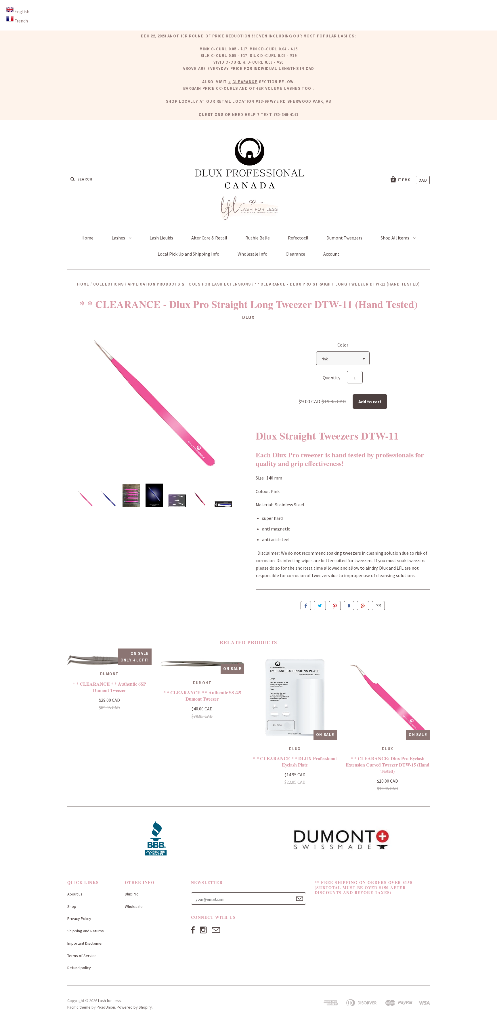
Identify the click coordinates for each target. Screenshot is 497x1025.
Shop (71, 906)
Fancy (349, 605)
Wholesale (134, 906)
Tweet (320, 605)
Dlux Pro (132, 894)
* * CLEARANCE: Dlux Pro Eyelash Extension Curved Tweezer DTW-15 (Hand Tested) (387, 764)
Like (306, 605)
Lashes (119, 238)
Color (342, 345)
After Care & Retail (209, 238)
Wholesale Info (252, 254)
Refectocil (298, 238)
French (21, 21)
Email (378, 605)
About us (75, 894)
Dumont (109, 673)
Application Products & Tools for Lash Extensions (189, 284)
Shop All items (395, 238)
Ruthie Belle (257, 238)
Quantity (331, 378)
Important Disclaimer (85, 943)
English (21, 11)
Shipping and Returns (85, 930)
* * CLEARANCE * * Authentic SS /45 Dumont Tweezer (202, 695)
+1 (363, 605)
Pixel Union (106, 1007)
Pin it (335, 605)
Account (331, 254)
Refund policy (79, 967)
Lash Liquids (161, 238)
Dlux (248, 317)
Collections (108, 284)
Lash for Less (109, 1000)
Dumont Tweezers (344, 238)
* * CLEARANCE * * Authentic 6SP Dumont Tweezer (109, 686)
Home (87, 238)
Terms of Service (82, 955)
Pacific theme (79, 1007)
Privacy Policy (79, 918)
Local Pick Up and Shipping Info (188, 254)
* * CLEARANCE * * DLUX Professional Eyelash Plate (295, 761)
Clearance (295, 254)
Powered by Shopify (134, 1007)
